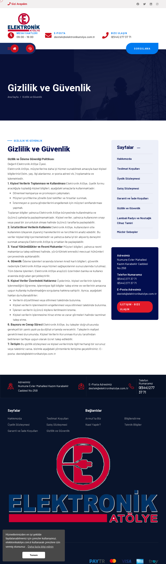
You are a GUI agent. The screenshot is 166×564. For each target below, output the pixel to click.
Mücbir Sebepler (127, 232)
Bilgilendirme (132, 418)
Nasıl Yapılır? (93, 424)
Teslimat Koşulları (128, 168)
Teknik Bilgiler (133, 424)
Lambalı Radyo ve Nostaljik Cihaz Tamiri (134, 220)
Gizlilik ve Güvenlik (128, 208)
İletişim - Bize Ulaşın (130, 307)
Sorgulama (142, 48)
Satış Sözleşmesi (128, 188)
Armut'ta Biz (93, 418)
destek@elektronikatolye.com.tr (74, 37)
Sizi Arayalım (19, 4)
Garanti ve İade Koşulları (132, 198)
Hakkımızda (124, 158)
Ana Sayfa (13, 96)
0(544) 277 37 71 (121, 37)
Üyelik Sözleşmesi (128, 178)
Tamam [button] (34, 555)
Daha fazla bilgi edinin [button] (40, 546)
